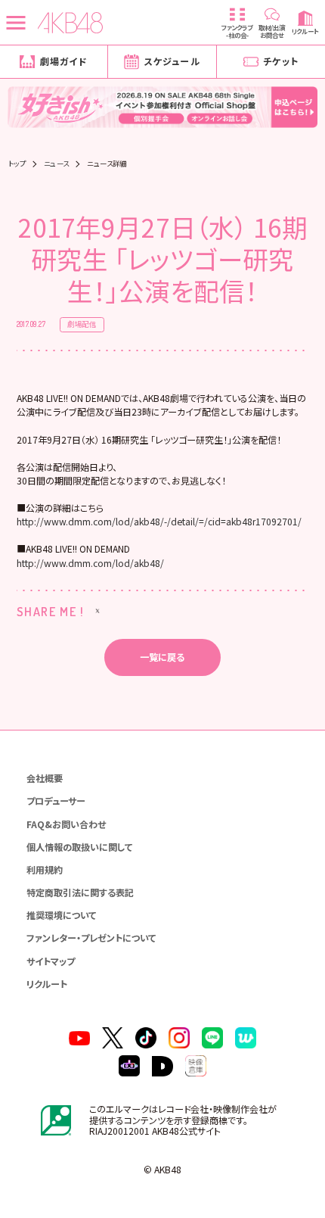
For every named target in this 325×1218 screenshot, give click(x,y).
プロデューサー (55, 800)
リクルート (46, 983)
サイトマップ (50, 961)
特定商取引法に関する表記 (80, 892)
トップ (17, 163)
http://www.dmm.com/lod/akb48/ (90, 562)
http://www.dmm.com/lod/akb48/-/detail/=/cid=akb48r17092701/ (159, 521)
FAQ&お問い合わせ (66, 824)
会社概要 (44, 777)
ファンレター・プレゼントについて (91, 937)
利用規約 (44, 869)
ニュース (57, 163)
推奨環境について (61, 914)
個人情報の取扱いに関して (79, 846)
